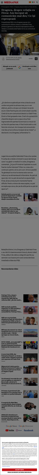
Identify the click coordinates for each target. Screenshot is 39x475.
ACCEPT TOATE (19, 469)
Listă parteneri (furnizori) (6, 466)
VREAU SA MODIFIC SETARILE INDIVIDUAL (19, 472)
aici (13, 453)
